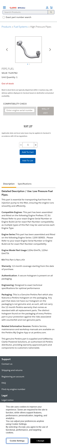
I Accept (40, 441)
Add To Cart (28, 152)
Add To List (27, 160)
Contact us (7, 364)
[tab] (9, 184)
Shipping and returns (12, 370)
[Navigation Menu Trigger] (4, 7)
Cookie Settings (17, 441)
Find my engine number (13, 389)
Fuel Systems (21, 26)
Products (6, 26)
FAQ (4, 383)
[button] (47, 7)
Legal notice (8, 400)
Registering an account (13, 376)
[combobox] (24, 12)
